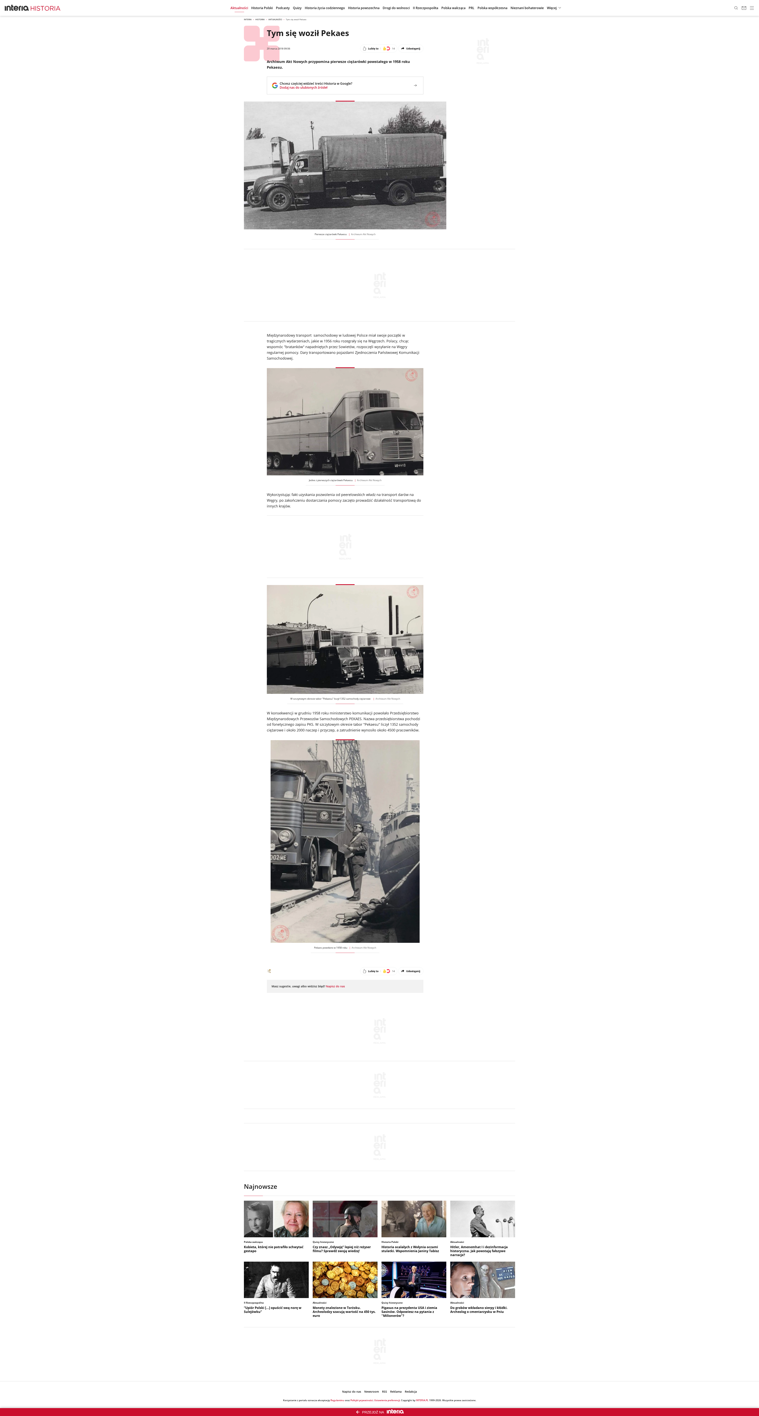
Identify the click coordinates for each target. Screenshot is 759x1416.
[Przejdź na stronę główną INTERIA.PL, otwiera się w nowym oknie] (17, 8)
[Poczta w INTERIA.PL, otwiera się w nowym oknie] (744, 8)
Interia (248, 19)
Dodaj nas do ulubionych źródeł (316, 87)
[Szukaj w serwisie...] (736, 8)
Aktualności (275, 19)
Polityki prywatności (361, 1400)
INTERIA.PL (422, 1400)
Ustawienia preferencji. (387, 1400)
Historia (260, 19)
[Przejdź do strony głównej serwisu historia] (45, 8)
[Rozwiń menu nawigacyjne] (752, 8)
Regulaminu (337, 1400)
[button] (554, 8)
